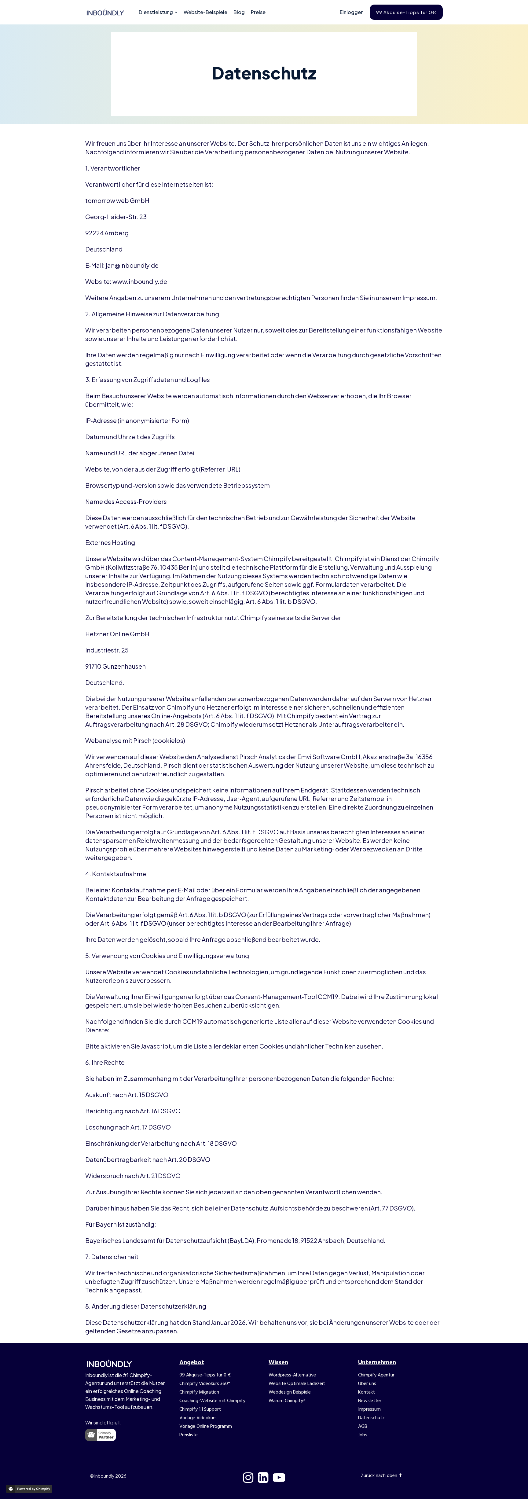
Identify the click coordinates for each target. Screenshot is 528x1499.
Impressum (369, 1409)
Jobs (362, 1435)
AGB (362, 1427)
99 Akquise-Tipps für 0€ (406, 12)
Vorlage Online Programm (205, 1427)
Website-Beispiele (205, 12)
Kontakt (366, 1392)
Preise (258, 12)
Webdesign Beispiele (290, 1392)
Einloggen (352, 12)
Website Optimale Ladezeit (297, 1384)
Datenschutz (371, 1418)
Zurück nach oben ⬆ (381, 1476)
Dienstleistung (156, 12)
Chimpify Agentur (376, 1375)
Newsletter (369, 1401)
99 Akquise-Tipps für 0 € (205, 1375)
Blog (239, 12)
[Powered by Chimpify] (29, 1489)
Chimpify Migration (199, 1392)
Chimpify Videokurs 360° (204, 1384)
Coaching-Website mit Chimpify (212, 1401)
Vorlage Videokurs (198, 1418)
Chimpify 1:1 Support (200, 1409)
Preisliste (188, 1435)
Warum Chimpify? (287, 1401)
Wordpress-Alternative (292, 1375)
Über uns (367, 1384)
